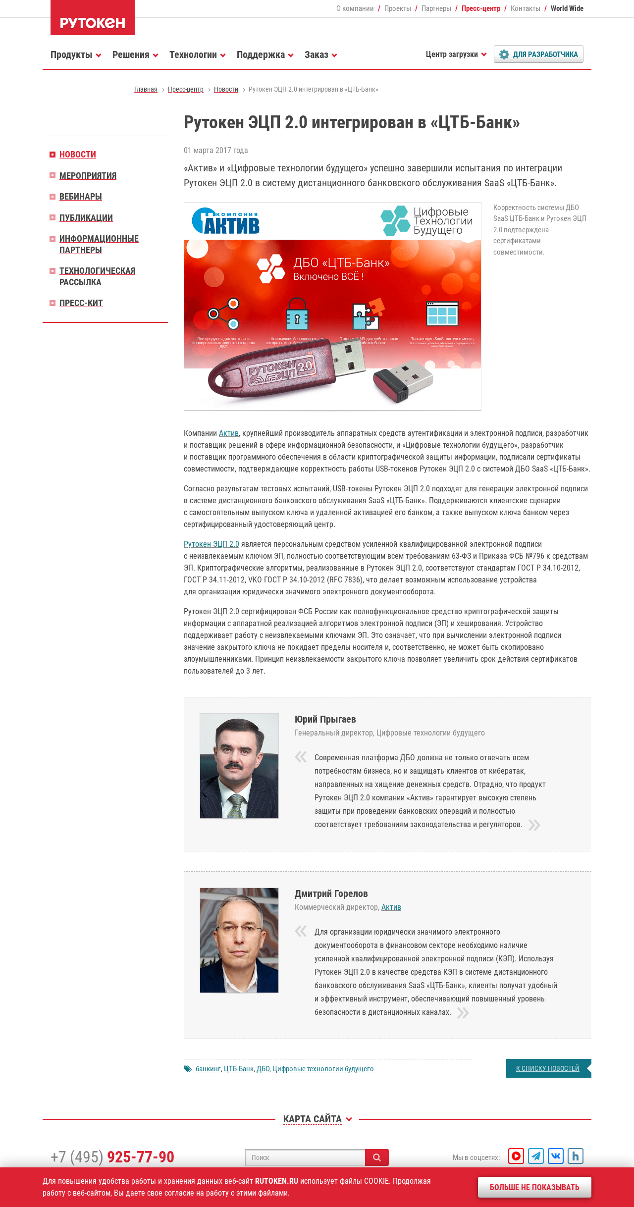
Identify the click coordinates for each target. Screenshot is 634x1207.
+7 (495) (112, 1157)
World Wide (567, 8)
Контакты (525, 8)
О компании (355, 8)
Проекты (397, 8)
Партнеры (436, 8)
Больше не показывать (535, 1187)
